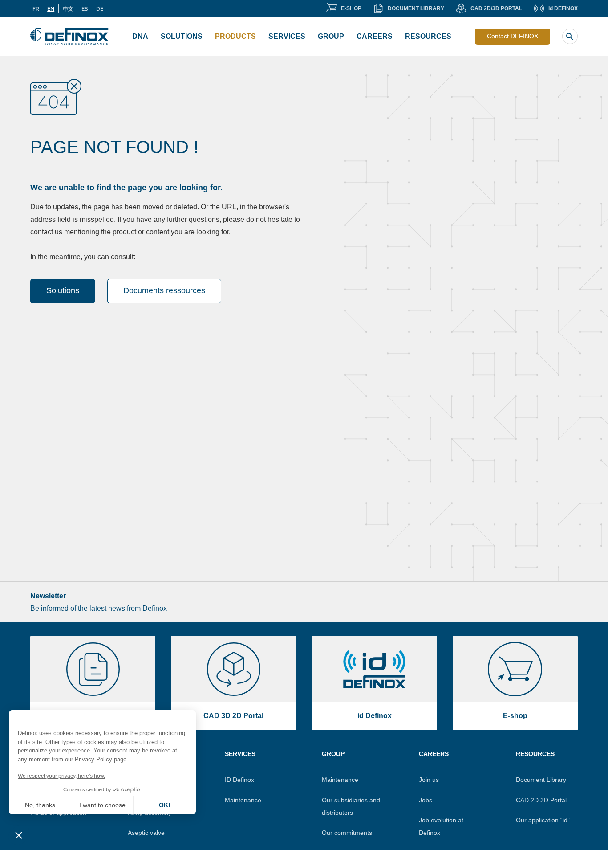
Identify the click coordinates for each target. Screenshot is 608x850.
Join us (429, 779)
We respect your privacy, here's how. (61, 776)
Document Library (541, 779)
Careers (375, 36)
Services (286, 36)
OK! (164, 805)
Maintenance (243, 800)
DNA (140, 36)
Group (331, 36)
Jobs (425, 800)
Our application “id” (543, 820)
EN (50, 8)
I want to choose (102, 805)
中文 (68, 8)
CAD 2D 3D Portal (541, 800)
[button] (18, 835)
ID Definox (239, 779)
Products (235, 36)
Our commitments (347, 832)
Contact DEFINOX (512, 36)
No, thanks (40, 805)
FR (35, 8)
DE (99, 8)
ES (84, 8)
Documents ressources (164, 290)
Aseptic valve (146, 832)
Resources (428, 36)
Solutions (182, 36)
